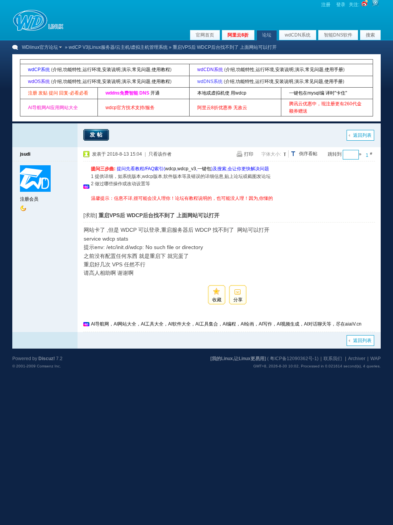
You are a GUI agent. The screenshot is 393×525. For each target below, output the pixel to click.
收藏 (216, 299)
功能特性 (72, 69)
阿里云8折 (238, 35)
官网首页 (205, 35)
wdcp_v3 (186, 168)
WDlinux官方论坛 (40, 47)
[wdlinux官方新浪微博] (365, 4)
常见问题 (141, 69)
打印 (248, 154)
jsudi (25, 154)
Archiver (356, 358)
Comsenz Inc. (49, 366)
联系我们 (333, 358)
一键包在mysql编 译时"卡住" (318, 93)
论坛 (266, 35)
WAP (375, 358)
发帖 (97, 134)
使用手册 (334, 69)
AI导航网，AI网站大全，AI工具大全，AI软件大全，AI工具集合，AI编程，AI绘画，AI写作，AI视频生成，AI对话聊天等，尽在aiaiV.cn (226, 324)
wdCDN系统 (297, 35)
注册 (325, 4)
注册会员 (29, 199)
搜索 (370, 35)
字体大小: (271, 154)
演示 (126, 69)
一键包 (204, 168)
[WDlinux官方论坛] (38, 30)
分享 (238, 299)
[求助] (90, 215)
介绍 (57, 69)
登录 (340, 4)
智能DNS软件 (338, 35)
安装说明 (111, 69)
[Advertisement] (230, 205)
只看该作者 (160, 154)
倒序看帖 (308, 153)
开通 (155, 93)
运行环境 (92, 69)
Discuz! (46, 358)
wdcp (170, 168)
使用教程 (161, 69)
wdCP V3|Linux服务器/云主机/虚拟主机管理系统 (118, 47)
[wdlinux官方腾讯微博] (375, 4)
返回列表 (362, 135)
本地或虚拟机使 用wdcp (221, 93)
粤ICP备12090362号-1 (293, 358)
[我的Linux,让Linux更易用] (238, 358)
